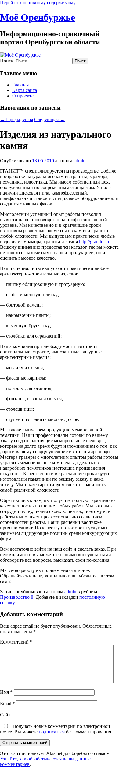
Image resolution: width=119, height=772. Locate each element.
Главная (20, 84)
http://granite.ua (94, 241)
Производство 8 (16, 597)
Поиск (6, 60)
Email (7, 703)
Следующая (49, 119)
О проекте (23, 95)
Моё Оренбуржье (37, 17)
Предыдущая (16, 119)
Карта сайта (24, 90)
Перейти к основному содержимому (38, 2)
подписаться (52, 731)
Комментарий (16, 641)
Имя (6, 692)
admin (79, 160)
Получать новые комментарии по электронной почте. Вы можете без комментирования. (56, 729)
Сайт (5, 714)
